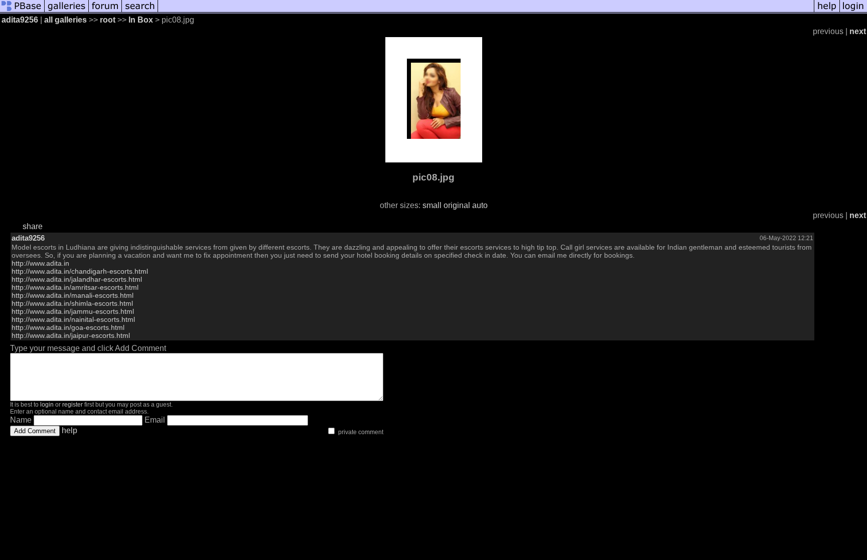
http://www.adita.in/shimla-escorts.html (72, 303)
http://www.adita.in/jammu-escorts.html (73, 311)
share (33, 226)
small (432, 205)
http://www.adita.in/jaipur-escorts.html (71, 335)
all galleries (65, 20)
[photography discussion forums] (105, 11)
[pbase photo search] (140, 11)
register (72, 404)
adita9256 (20, 20)
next (857, 31)
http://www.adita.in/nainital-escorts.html (73, 319)
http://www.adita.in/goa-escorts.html (68, 327)
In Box (140, 20)
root (107, 20)
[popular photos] (486, 11)
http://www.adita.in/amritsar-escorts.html (75, 287)
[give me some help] (827, 11)
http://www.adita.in (40, 263)
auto (480, 205)
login (47, 404)
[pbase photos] (22, 11)
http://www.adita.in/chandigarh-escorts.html (80, 271)
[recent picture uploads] (67, 11)
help (69, 430)
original (457, 205)
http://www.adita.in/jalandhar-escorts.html (77, 279)
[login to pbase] (853, 11)
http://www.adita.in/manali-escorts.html (72, 295)
